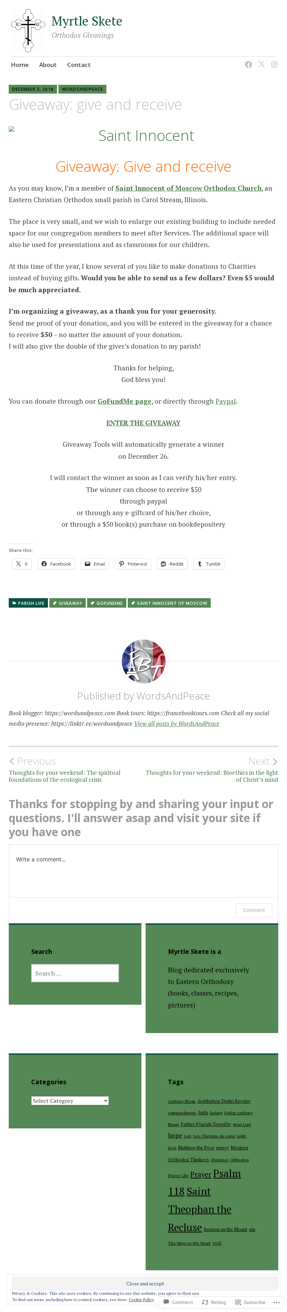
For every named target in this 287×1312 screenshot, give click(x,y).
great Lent (242, 1124)
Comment (254, 910)
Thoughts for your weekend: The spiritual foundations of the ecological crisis (64, 769)
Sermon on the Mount (225, 1229)
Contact (79, 65)
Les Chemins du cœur (214, 1136)
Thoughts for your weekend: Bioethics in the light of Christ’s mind (212, 769)
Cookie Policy (141, 1299)
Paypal (226, 401)
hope (175, 1135)
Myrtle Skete (86, 21)
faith (203, 1112)
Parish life (31, 603)
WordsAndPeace (82, 89)
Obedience (219, 1159)
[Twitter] (260, 60)
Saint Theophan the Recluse (199, 1209)
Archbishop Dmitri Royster (224, 1101)
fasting (216, 1113)
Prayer (200, 1174)
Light (241, 1136)
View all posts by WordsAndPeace (176, 723)
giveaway (70, 603)
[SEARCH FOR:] (75, 973)
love (172, 1148)
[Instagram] (273, 60)
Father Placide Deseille (206, 1124)
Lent (187, 1136)
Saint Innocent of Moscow (172, 603)
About (48, 65)
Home (20, 65)
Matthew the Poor (196, 1147)
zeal (216, 1243)
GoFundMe (110, 603)
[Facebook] (247, 60)
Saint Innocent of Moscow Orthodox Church (188, 188)
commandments (182, 1112)
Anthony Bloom (182, 1101)
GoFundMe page (125, 401)
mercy (222, 1147)
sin (252, 1229)
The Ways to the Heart (189, 1243)
